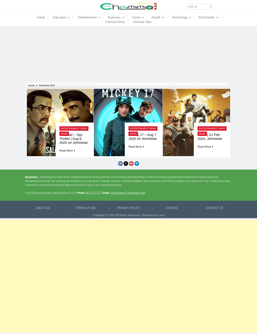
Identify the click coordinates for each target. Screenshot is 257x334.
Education (59, 17)
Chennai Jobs (142, 21)
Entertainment (87, 17)
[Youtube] (131, 163)
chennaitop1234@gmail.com (127, 193)
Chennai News (115, 21)
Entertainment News (74, 128)
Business (114, 17)
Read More (66, 150)
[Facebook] (120, 163)
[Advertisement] (128, 54)
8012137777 (93, 193)
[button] (61, 17)
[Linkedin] (137, 163)
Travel (136, 17)
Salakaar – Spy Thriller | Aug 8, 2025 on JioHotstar (73, 139)
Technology (179, 17)
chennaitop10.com (152, 215)
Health (156, 17)
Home (41, 17)
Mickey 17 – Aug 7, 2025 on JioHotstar (143, 137)
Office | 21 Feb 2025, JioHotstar (210, 137)
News (64, 134)
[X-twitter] (126, 163)
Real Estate (206, 17)
